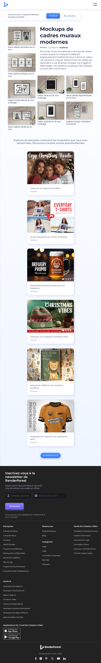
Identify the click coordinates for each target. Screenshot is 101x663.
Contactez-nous (9, 536)
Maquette (46, 564)
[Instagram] (41, 658)
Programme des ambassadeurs (16, 571)
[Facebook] (35, 658)
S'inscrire (14, 506)
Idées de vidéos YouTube (13, 617)
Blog (44, 536)
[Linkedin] (64, 658)
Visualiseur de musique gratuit (86, 531)
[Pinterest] (46, 658)
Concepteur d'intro (81, 544)
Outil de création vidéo (83, 553)
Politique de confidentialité (14, 553)
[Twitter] (52, 658)
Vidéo (44, 547)
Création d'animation (82, 536)
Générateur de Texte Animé (84, 549)
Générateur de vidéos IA (12, 586)
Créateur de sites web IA (13, 604)
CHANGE (53, 16)
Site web (45, 560)
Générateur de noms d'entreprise (16, 608)
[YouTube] (58, 658)
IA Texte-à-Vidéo (9, 599)
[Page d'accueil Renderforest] (6, 5)
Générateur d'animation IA (13, 591)
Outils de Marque (49, 531)
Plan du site (8, 562)
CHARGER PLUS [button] (50, 455)
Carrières (6, 540)
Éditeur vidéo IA (9, 595)
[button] (63, 181)
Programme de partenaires (14, 567)
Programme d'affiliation (12, 549)
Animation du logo (81, 540)
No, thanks (69, 16)
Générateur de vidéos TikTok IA (15, 613)
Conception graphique (51, 555)
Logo (44, 551)
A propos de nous (10, 531)
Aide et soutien (9, 544)
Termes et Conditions (11, 558)
